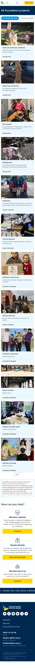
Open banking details (17, 557)
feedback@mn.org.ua (12, 643)
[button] (9, 3)
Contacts (17, 531)
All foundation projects (10, 18)
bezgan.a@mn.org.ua (11, 638)
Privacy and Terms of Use (11, 626)
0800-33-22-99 (9, 633)
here (27, 656)
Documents (6, 620)
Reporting (6, 623)
